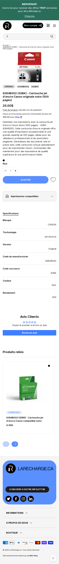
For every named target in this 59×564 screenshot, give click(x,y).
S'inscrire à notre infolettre (27, 489)
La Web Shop (32, 556)
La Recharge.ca (15, 550)
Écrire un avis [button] (29, 332)
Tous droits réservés (31, 550)
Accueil (6, 45)
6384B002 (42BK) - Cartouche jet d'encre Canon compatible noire (24, 419)
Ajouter (26, 180)
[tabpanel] (29, 259)
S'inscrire (29, 16)
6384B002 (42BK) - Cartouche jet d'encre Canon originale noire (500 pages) (28, 47)
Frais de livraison (10, 110)
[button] (48, 25)
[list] (29, 67)
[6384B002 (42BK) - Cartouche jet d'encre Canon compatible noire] (28, 388)
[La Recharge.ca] (29, 464)
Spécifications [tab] (11, 213)
